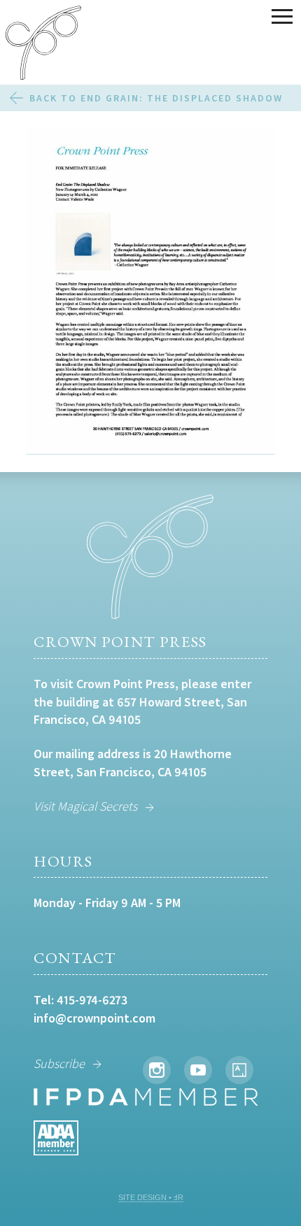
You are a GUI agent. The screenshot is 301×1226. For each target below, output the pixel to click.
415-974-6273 (92, 1000)
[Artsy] (239, 1070)
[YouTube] (198, 1070)
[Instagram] (157, 1070)
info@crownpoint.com (94, 1018)
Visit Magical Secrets (85, 806)
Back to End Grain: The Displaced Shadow (156, 98)
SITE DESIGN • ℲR (150, 1197)
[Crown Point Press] (43, 45)
